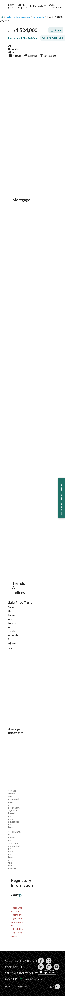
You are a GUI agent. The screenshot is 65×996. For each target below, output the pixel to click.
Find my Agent (10, 6)
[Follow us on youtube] (57, 967)
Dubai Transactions (56, 6)
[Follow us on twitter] (49, 961)
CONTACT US (13, 967)
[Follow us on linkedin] (41, 967)
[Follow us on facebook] (41, 961)
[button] (61, 498)
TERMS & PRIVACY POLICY (21, 973)
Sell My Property (22, 6)
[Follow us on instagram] (49, 967)
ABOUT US (11, 960)
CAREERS (28, 960)
